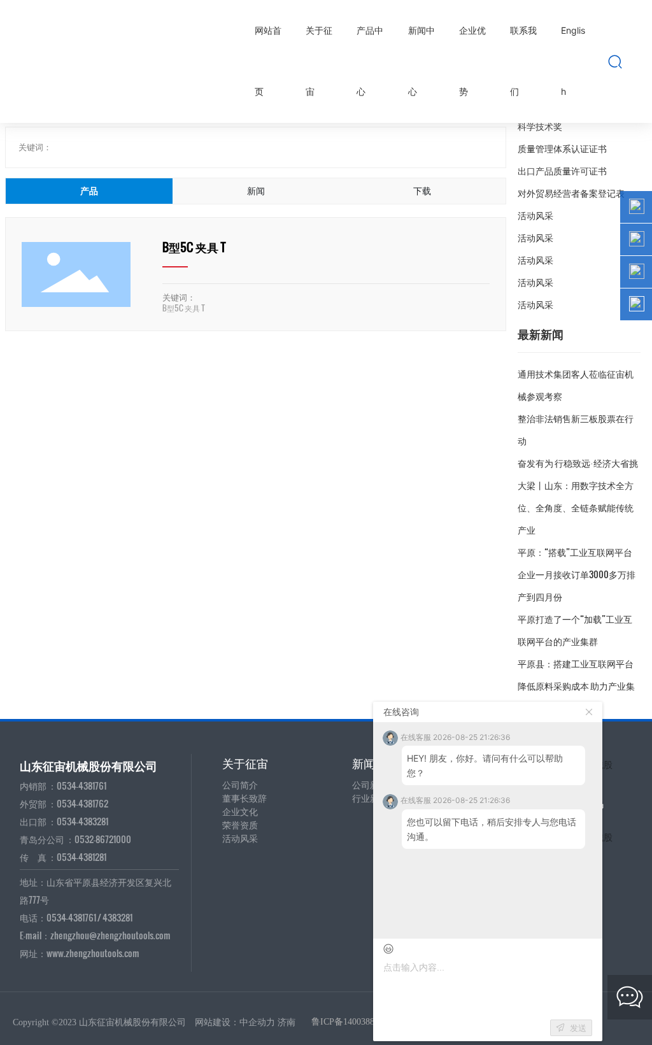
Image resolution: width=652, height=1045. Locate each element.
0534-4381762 (82, 803)
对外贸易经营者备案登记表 (571, 192)
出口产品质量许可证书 (562, 170)
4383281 (117, 917)
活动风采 (535, 215)
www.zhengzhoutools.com (92, 953)
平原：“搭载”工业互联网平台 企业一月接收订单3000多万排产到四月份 (576, 574)
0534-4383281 (82, 821)
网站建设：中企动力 (235, 1022)
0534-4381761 (81, 785)
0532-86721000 (102, 839)
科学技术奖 (540, 125)
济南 (286, 1022)
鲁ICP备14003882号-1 (353, 1022)
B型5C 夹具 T (194, 246)
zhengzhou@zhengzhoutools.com (110, 935)
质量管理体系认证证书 (562, 148)
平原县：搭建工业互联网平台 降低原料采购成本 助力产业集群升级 (576, 685)
